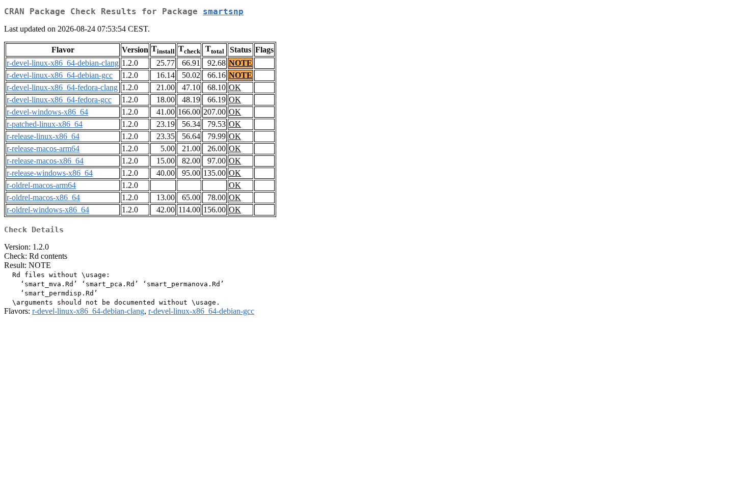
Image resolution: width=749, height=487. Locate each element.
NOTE (240, 63)
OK (235, 87)
